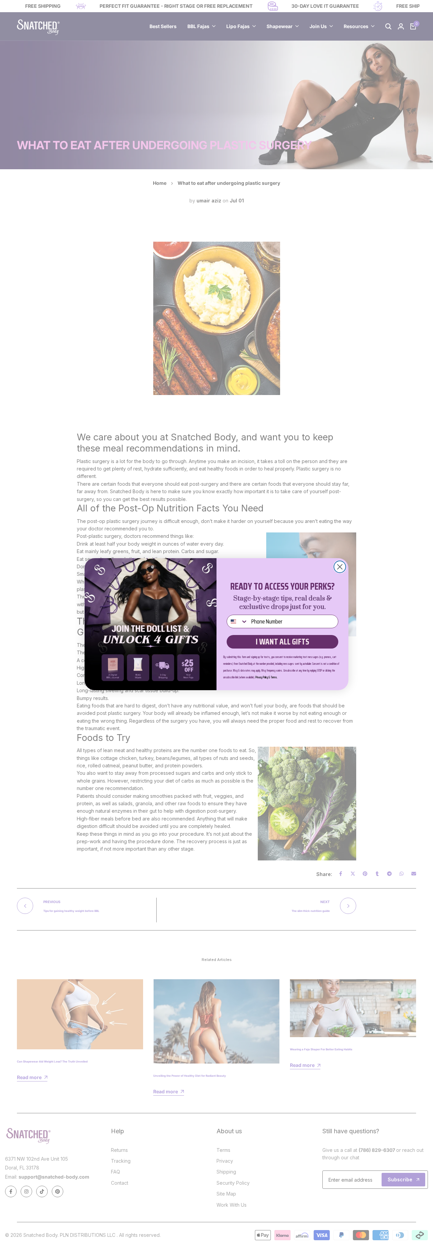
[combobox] (237, 621)
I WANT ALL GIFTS (282, 641)
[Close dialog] (340, 567)
